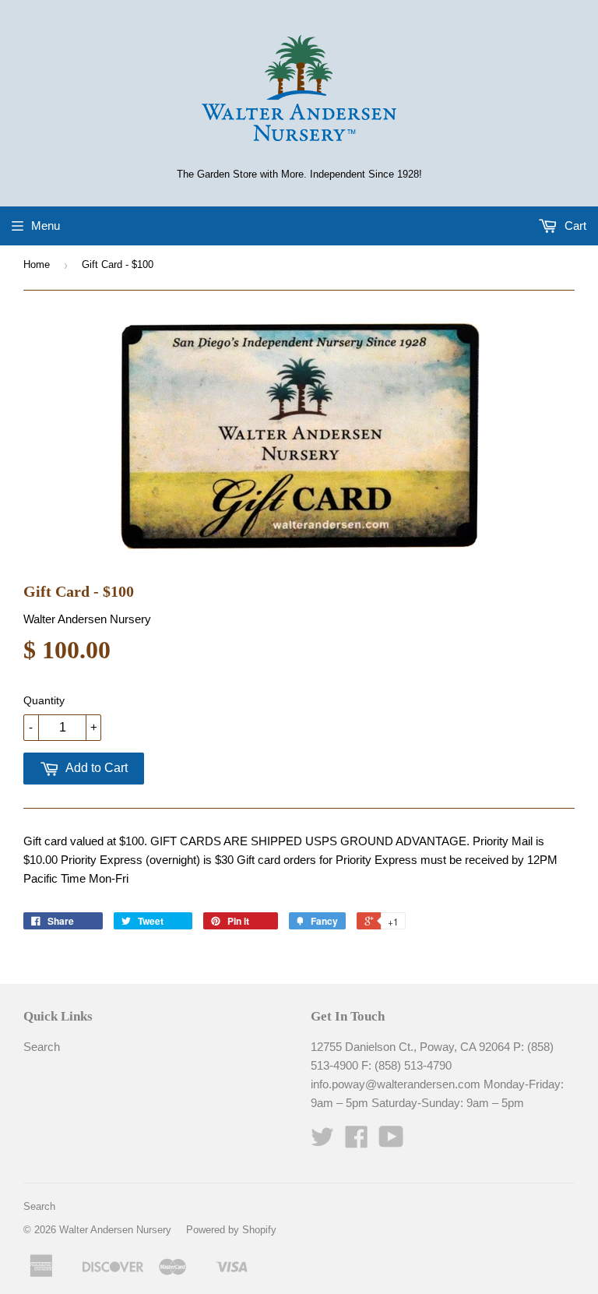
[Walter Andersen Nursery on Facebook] (356, 1141)
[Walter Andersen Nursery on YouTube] (391, 1141)
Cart (573, 225)
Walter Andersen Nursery (115, 1230)
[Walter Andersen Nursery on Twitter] (322, 1141)
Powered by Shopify (231, 1230)
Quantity (44, 700)
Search (41, 1046)
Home (36, 264)
